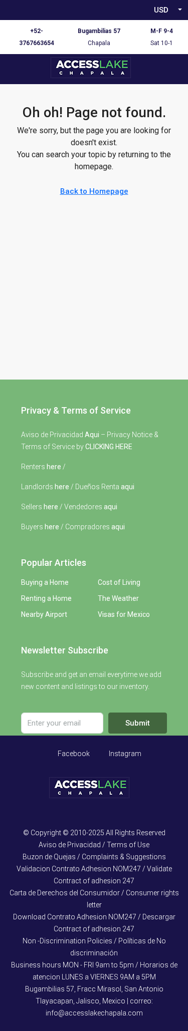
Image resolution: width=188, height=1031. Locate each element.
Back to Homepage (94, 191)
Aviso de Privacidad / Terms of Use (94, 845)
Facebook (73, 754)
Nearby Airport (44, 614)
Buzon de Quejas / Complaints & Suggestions (94, 857)
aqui (127, 487)
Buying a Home (45, 582)
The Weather (118, 598)
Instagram (124, 754)
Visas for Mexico (124, 614)
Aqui (92, 435)
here (54, 467)
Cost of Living (119, 582)
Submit (137, 723)
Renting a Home (46, 598)
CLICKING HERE (108, 447)
